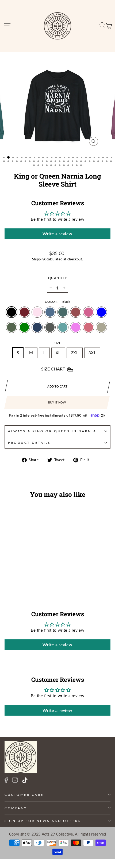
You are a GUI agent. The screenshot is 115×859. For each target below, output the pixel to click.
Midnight (37, 327)
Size (58, 343)
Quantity (57, 278)
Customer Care (24, 795)
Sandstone (101, 327)
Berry (24, 312)
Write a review (57, 233)
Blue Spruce (62, 312)
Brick (75, 312)
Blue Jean (50, 312)
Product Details (29, 443)
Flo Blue (101, 312)
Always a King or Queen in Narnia (52, 431)
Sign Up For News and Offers (43, 821)
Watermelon (88, 327)
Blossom (37, 312)
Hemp (11, 327)
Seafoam (62, 327)
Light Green (24, 327)
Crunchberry (88, 312)
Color (57, 302)
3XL (92, 352)
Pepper (50, 327)
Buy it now (57, 402)
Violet (75, 327)
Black (11, 312)
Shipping (39, 259)
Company (16, 808)
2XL (74, 352)
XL (58, 352)
